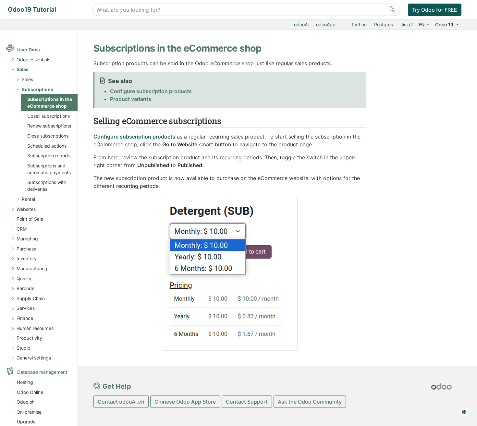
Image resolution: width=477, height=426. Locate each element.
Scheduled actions (47, 146)
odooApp (326, 24)
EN (422, 24)
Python (359, 24)
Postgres (383, 24)
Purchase (26, 248)
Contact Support (247, 401)
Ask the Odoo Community (310, 401)
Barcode (25, 288)
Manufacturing (32, 268)
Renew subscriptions (49, 125)
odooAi (301, 24)
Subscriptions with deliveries (46, 185)
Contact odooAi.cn (121, 401)
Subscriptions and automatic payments (49, 169)
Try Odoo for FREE (434, 9)
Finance (25, 318)
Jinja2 (406, 24)
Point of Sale (30, 219)
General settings (34, 357)
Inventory (27, 258)
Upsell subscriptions (48, 116)
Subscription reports (48, 155)
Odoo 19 (445, 24)
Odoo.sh (25, 402)
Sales (23, 69)
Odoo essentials (33, 59)
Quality (24, 278)
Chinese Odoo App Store (185, 401)
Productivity (29, 338)
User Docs (28, 49)
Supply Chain (31, 298)
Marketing (27, 238)
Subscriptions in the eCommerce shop (49, 102)
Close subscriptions (47, 136)
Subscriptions (37, 89)
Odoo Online (30, 392)
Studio (23, 348)
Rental (28, 199)
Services (26, 308)
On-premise (29, 412)
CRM (22, 229)
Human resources (35, 328)
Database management (42, 372)
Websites (26, 209)
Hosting (25, 382)
